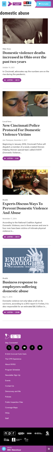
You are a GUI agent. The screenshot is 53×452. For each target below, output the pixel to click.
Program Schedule (12, 370)
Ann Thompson (8, 140)
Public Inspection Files (14, 402)
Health (5, 200)
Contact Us (9, 386)
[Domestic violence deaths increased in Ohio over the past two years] (25, 31)
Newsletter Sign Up (12, 375)
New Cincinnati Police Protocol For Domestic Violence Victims (22, 130)
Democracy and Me (13, 391)
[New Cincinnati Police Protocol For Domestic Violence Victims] (25, 103)
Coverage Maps (11, 407)
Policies (8, 397)
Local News (7, 122)
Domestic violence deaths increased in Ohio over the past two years (24, 57)
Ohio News (7, 49)
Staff (7, 418)
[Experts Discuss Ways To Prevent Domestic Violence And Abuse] (25, 182)
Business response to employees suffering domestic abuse (20, 286)
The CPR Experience (13, 359)
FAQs (7, 413)
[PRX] (21, 433)
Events (7, 380)
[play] (4, 448)
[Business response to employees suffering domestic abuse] (25, 260)
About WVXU (10, 364)
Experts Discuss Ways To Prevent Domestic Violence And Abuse (25, 208)
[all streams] (49, 449)
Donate (44, 4)
